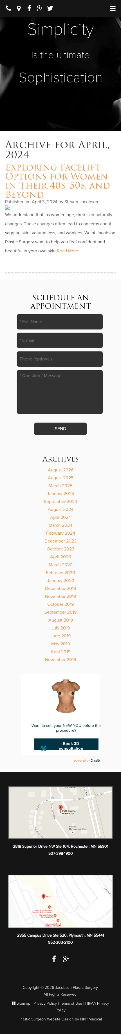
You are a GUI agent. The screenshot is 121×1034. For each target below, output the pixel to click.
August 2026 (60, 470)
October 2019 (60, 604)
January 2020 (60, 580)
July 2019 (60, 628)
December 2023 (60, 541)
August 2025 (60, 478)
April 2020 (60, 557)
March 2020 (61, 565)
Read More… (69, 251)
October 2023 (60, 549)
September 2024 (60, 501)
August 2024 (60, 509)
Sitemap (23, 1003)
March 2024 (60, 525)
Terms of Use (71, 1003)
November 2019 (60, 596)
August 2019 (60, 620)
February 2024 (60, 533)
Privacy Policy (45, 1003)
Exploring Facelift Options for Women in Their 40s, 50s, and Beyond (57, 181)
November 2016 (60, 660)
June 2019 (60, 636)
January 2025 (60, 494)
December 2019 (60, 588)
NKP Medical (91, 1019)
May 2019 (60, 644)
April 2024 (60, 517)
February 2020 (60, 573)
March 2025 (60, 486)
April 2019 (60, 652)
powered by (87, 760)
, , (60, 846)
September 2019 (60, 612)
